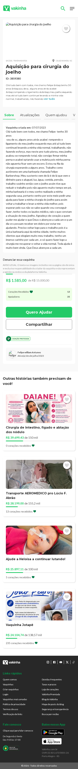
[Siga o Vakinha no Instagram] (47, 662)
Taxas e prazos (49, 684)
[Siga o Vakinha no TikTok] (73, 662)
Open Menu (72, 9)
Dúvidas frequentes (52, 679)
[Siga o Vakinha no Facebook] (54, 662)
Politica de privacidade (14, 704)
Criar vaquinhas (11, 689)
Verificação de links (12, 714)
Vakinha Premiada (51, 694)
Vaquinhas (8, 684)
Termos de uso (10, 709)
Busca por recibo (50, 714)
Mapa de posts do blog (53, 704)
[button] (39, 39)
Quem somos (10, 679)
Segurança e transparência (55, 709)
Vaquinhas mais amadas (15, 699)
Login (5, 694)
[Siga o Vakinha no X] (67, 662)
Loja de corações (50, 689)
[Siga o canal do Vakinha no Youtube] (60, 662)
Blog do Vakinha (50, 699)
